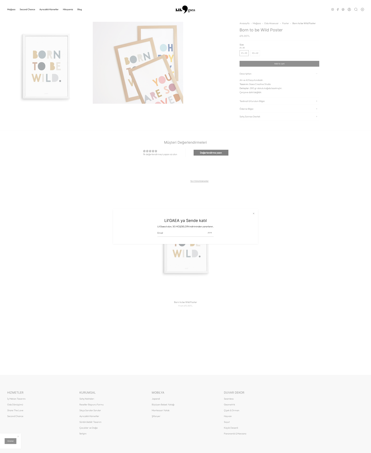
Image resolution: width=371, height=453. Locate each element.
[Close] (253, 213)
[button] (11, 9)
